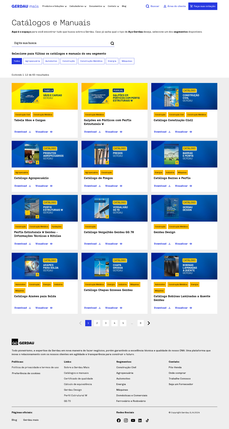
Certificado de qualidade (78, 378)
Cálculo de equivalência (78, 384)
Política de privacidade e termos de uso (35, 367)
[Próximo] (148, 323)
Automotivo (51, 61)
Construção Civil (126, 367)
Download (20, 131)
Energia (112, 61)
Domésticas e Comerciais (131, 395)
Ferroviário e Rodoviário (131, 401)
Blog (124, 6)
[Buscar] (112, 43)
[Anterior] (80, 323)
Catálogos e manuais (76, 372)
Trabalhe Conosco (180, 378)
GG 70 (67, 401)
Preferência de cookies (26, 373)
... (132, 323)
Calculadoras (76, 6)
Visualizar (42, 131)
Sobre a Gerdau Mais (76, 367)
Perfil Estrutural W (75, 395)
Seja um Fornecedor (181, 384)
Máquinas (127, 61)
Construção (68, 61)
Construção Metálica (91, 61)
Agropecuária (32, 61)
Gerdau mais (31, 419)
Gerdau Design (73, 389)
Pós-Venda (175, 367)
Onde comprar (177, 372)
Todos (17, 61)
